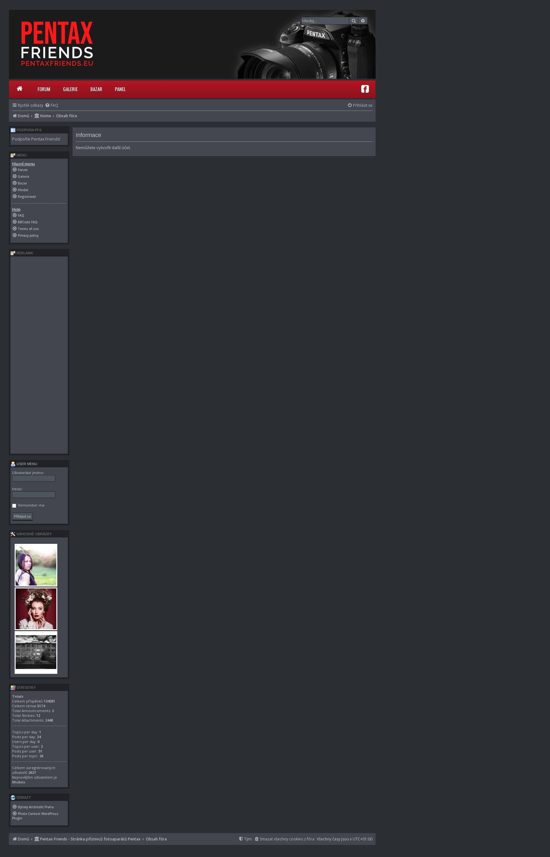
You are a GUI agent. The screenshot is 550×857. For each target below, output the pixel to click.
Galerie (70, 88)
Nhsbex (18, 782)
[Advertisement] (39, 354)
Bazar (96, 88)
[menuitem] (51, 105)
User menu (26, 464)
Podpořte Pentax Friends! (36, 139)
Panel (120, 88)
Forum (44, 88)
